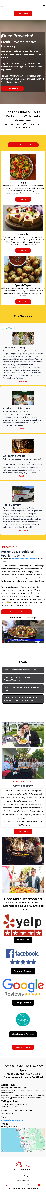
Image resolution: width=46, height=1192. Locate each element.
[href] (23, 1140)
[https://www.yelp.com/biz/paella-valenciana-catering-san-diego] (6, 1185)
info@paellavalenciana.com (12, 1120)
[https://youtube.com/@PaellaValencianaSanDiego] (39, 1185)
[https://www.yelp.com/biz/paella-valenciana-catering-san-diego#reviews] (23, 925)
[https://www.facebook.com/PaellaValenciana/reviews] (23, 956)
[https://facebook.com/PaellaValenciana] (17, 1185)
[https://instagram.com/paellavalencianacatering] (28, 1185)
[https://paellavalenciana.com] (6, 6)
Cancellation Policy (23, 1181)
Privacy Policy (23, 1176)
